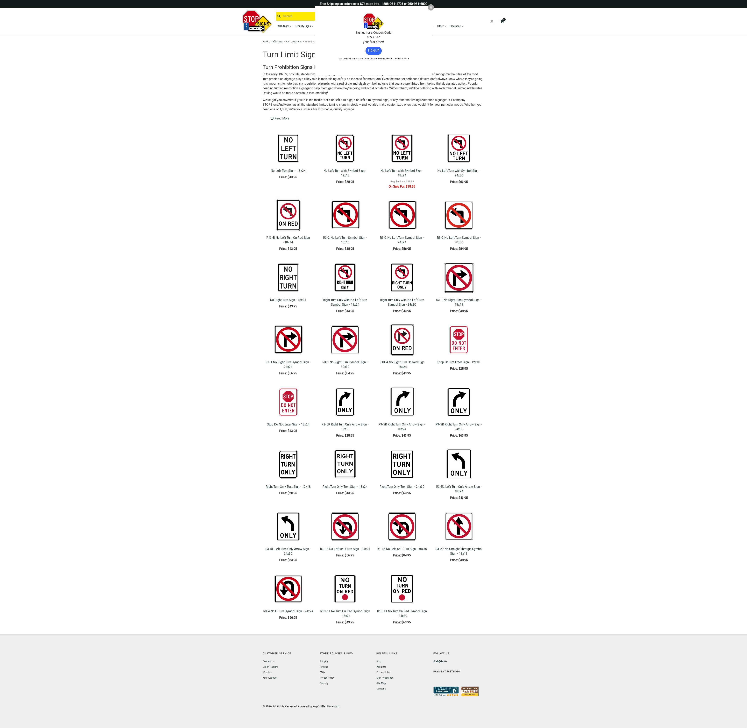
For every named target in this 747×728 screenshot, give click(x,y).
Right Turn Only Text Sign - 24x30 (402, 487)
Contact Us (269, 661)
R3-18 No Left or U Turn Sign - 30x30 (402, 549)
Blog (378, 661)
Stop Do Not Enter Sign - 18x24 (288, 424)
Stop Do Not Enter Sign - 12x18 (459, 362)
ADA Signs (283, 26)
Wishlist (267, 672)
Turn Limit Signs (294, 41)
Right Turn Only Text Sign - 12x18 (288, 487)
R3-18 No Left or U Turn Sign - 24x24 (345, 549)
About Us (381, 667)
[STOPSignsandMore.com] (258, 21)
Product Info (382, 672)
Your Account (270, 677)
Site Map (381, 683)
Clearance (455, 26)
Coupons (381, 688)
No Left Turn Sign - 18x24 (288, 171)
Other (440, 26)
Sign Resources (385, 677)
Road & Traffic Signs (273, 41)
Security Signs (303, 26)
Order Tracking (271, 667)
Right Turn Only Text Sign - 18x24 (345, 487)
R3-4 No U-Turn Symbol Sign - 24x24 (288, 611)
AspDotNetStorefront (326, 706)
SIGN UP (374, 51)
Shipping (324, 661)
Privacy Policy (327, 677)
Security (324, 683)
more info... (373, 4)
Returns (324, 667)
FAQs (322, 672)
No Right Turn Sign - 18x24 (288, 300)
